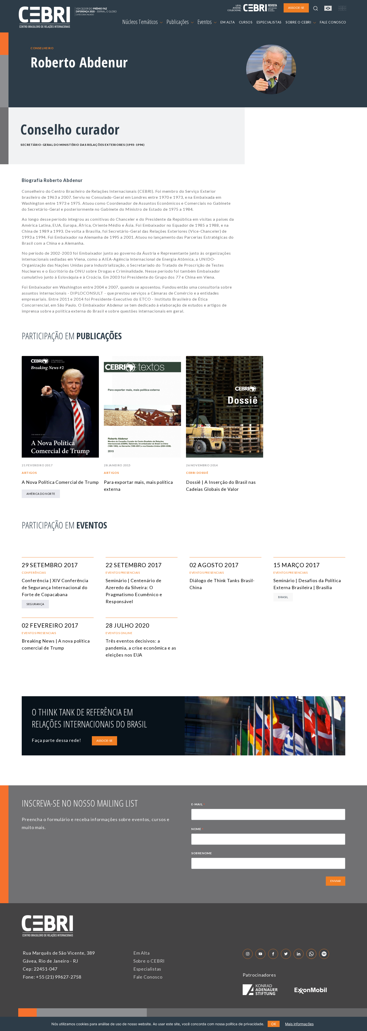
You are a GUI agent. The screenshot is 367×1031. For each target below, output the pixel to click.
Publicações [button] (178, 22)
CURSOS (246, 22)
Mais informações (299, 1024)
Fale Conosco (148, 977)
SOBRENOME (201, 853)
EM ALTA (227, 22)
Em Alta (141, 953)
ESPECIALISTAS (269, 22)
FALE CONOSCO (333, 22)
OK (273, 1024)
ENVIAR (335, 881)
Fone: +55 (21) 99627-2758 (52, 977)
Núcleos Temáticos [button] (140, 22)
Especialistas (147, 969)
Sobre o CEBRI (149, 961)
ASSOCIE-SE (104, 740)
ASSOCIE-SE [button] (296, 7)
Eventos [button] (205, 22)
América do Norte (40, 493)
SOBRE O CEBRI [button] (299, 22)
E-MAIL (198, 805)
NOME (197, 829)
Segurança (35, 604)
